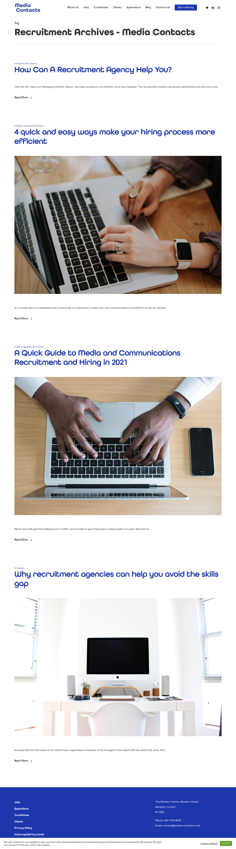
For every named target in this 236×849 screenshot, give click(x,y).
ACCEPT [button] (226, 843)
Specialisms (134, 7)
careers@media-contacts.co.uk (181, 825)
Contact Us (163, 7)
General (20, 568)
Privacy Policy (23, 828)
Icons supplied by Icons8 (29, 834)
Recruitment (31, 63)
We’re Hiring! (186, 7)
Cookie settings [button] (209, 843)
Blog (148, 7)
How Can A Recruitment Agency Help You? (93, 70)
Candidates (101, 7)
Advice (20, 126)
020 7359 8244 (172, 820)
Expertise (21, 63)
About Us (73, 7)
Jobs (86, 7)
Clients (117, 7)
